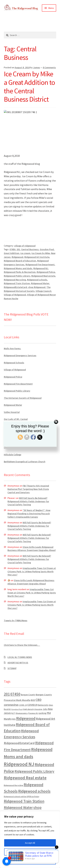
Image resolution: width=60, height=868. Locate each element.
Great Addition (11, 253)
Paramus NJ (33, 713)
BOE (33, 700)
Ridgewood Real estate (43, 275)
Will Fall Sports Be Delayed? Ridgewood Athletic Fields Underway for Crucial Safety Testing (28, 501)
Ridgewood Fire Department (40, 264)
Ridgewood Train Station (17, 283)
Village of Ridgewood (15, 294)
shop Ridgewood (36, 287)
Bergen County (28, 694)
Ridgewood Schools (14, 362)
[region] (30, 839)
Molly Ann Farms (12, 348)
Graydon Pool (47, 249)
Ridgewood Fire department (18, 383)
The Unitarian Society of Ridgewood (23, 397)
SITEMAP (12, 668)
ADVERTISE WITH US (18, 662)
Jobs (45, 709)
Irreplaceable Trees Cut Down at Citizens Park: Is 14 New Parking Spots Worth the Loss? (32, 571)
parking (42, 713)
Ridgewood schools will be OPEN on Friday (21, 796)
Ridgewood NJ (40, 268)
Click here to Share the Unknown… (22, 644)
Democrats (43, 705)
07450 (12, 249)
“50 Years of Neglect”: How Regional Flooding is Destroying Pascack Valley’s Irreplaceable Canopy (29, 513)
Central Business (30, 249)
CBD (39, 700)
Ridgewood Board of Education (20, 260)
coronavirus (11, 705)
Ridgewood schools (37, 279)
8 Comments (49, 67)
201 (18, 249)
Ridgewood (17, 257)
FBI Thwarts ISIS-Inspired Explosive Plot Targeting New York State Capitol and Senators (28, 489)
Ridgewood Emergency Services (20, 355)
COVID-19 (23, 705)
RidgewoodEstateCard (15, 287)
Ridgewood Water (40, 283)
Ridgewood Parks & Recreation (20, 272)
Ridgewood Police (46, 272)
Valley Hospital (12, 412)
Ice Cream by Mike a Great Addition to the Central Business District (29, 86)
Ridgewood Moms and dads (18, 268)
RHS (14, 719)
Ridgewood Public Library (17, 275)
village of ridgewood (25, 245)
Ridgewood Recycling (15, 279)
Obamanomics (22, 713)
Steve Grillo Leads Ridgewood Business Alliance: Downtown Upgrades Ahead (32, 549)
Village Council (43, 290)
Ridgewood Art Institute (36, 257)
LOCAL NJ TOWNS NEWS (20, 657)
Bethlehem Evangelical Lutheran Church (24, 461)
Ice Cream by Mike (41, 253)
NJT (13, 713)
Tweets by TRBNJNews (15, 620)
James (36, 67)
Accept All (30, 842)
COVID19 (32, 704)
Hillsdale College (12, 454)
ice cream (25, 253)
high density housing (32, 709)
